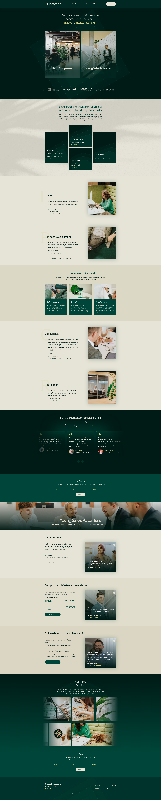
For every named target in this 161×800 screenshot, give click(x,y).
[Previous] (78, 461)
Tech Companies (76, 3)
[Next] (82, 461)
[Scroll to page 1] (79, 464)
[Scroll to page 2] (80, 464)
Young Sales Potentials (88, 3)
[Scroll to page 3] (81, 464)
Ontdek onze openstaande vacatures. (80, 760)
